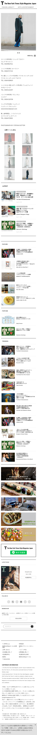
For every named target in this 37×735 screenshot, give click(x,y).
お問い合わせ (6, 649)
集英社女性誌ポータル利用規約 (9, 647)
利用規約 (21, 643)
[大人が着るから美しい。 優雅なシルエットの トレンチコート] (18, 130)
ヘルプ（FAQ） (23, 649)
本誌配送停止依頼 (24, 654)
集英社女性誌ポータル (25, 657)
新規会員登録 (18, 618)
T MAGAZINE (6, 659)
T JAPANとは (6, 643)
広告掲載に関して (7, 652)
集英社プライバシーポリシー (26, 647)
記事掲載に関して (24, 652)
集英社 (4, 657)
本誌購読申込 (28, 577)
